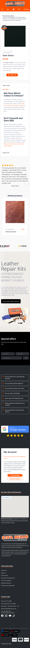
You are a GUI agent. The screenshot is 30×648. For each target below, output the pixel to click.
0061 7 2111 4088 (11, 603)
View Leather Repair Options (11, 301)
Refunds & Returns (15, 479)
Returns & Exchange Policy (8, 578)
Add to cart (13, 75)
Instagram (16, 631)
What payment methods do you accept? (15, 404)
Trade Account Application (8, 585)
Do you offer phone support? (14, 383)
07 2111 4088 (8, 601)
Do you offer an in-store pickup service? (14, 377)
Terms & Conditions (6, 580)
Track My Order (15, 475)
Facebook (6, 631)
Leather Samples (7, 52)
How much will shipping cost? (14, 398)
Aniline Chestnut (11, 231)
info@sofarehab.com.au (10, 608)
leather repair (14, 138)
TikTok (14, 635)
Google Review (18, 429)
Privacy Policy (4, 575)
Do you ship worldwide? (12, 393)
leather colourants (16, 136)
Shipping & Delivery (6, 583)
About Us (3, 573)
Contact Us (4, 570)
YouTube (6, 635)
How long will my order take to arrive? (14, 411)
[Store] (14, 9)
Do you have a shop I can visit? (14, 388)
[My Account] (8, 9)
